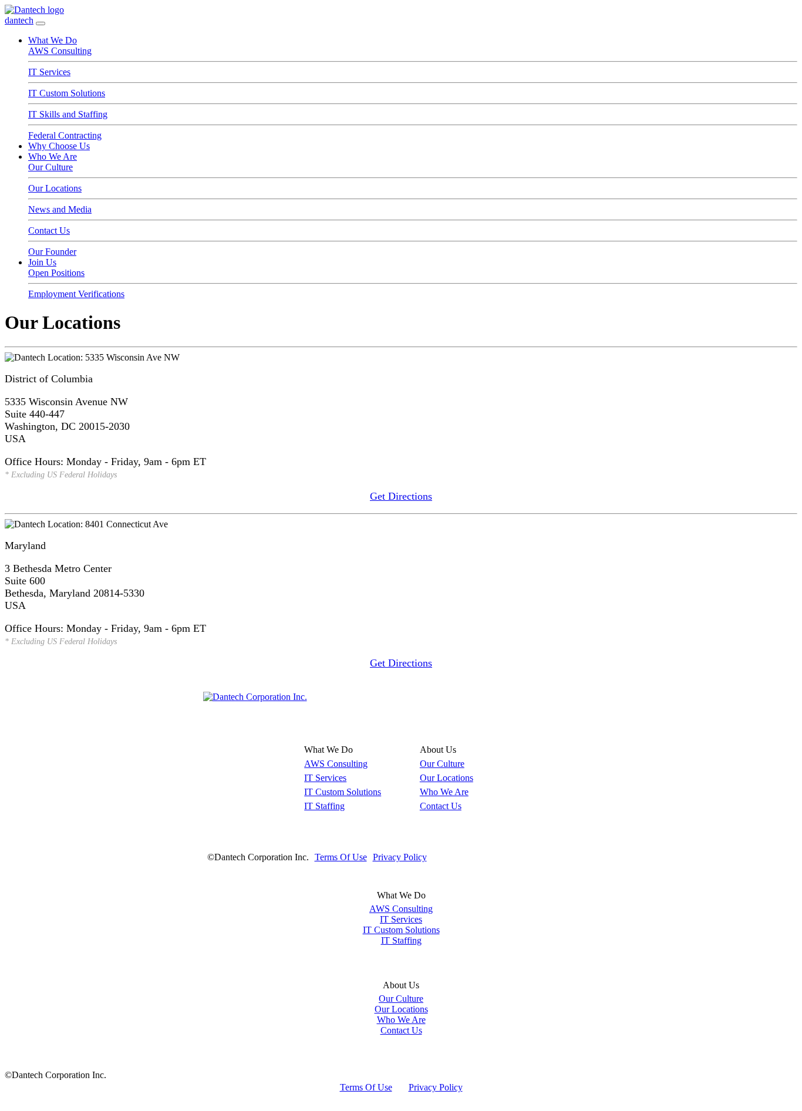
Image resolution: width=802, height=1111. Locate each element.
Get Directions (401, 496)
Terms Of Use (341, 857)
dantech (19, 20)
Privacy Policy (400, 857)
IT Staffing (324, 806)
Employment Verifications (76, 294)
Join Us (42, 262)
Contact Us (49, 230)
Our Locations (55, 188)
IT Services (49, 72)
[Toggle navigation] (40, 23)
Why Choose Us (59, 146)
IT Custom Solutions (66, 93)
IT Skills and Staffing (67, 114)
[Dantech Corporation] (255, 697)
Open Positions (56, 273)
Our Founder (52, 252)
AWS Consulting (60, 51)
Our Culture (50, 167)
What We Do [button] (52, 40)
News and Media (60, 209)
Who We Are (52, 156)
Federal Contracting (65, 135)
